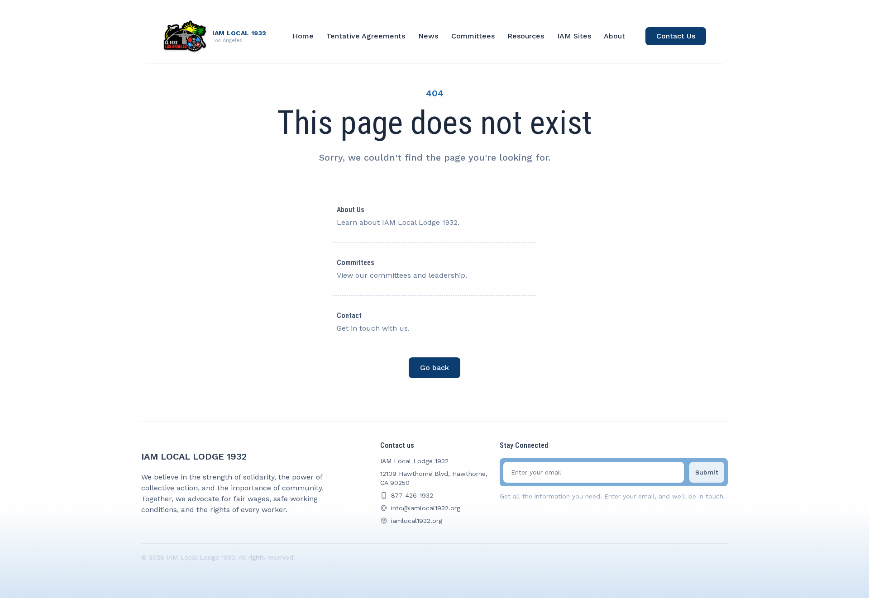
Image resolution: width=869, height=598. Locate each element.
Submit (706, 472)
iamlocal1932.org (416, 520)
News (428, 36)
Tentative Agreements (365, 36)
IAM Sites (574, 36)
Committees (473, 36)
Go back (434, 367)
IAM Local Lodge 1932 (194, 456)
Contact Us (675, 36)
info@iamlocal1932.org (425, 508)
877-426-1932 (412, 495)
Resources (525, 36)
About (614, 36)
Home (303, 36)
